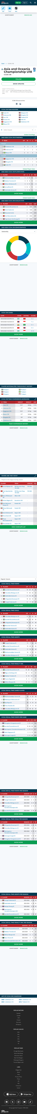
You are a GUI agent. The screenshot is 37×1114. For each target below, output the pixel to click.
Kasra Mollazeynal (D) (7, 496)
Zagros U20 (17, 513)
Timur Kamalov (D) (9, 705)
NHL (18, 1032)
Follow (18, 79)
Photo (18, 1079)
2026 (2, 999)
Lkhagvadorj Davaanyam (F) (12, 599)
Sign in (25, 2)
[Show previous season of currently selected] (1, 129)
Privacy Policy (18, 1076)
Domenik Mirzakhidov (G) (11, 207)
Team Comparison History (18, 424)
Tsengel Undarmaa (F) (10, 602)
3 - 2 (32, 318)
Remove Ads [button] (28, 15)
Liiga (18, 1041)
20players (6, 389)
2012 (20, 1002)
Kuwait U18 (7, 119)
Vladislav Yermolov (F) (10, 181)
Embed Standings (29, 134)
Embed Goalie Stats (29, 198)
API (18, 1081)
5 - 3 (32, 325)
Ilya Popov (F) (8, 702)
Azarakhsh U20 (19, 500)
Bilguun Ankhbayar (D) (11, 673)
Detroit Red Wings (18, 1053)
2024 (2, 1002)
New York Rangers (18, 1058)
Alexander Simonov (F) (11, 625)
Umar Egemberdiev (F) (8, 491)
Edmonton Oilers (18, 1055)
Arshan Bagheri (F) (7, 500)
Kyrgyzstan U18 (8, 122)
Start (2, 63)
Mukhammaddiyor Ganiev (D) (12, 178)
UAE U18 (23, 119)
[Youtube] (24, 1102)
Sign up (18, 2)
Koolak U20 (17, 503)
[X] (12, 1102)
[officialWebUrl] (16, 103)
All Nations (18, 1024)
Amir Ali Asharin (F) (8, 513)
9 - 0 (32, 328)
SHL (18, 1036)
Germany (18, 1022)
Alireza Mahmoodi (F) (7, 508)
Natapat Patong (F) (9, 906)
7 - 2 (32, 322)
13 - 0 (32, 331)
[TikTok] (30, 1102)
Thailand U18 (24, 117)
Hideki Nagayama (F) (9, 732)
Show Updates (18, 84)
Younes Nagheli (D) (10, 679)
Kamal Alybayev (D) (8, 486)
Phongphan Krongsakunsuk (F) (12, 723)
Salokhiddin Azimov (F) (10, 190)
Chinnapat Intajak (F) (9, 735)
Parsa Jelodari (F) (7, 523)
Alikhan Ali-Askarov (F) (10, 184)
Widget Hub (18, 1070)
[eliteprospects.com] (4, 2)
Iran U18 (6, 117)
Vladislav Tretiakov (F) (10, 676)
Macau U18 (6, 124)
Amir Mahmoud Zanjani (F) (7, 504)
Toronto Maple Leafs (19, 1062)
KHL (18, 1034)
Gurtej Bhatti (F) (9, 187)
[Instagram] (18, 1102)
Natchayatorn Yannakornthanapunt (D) (14, 729)
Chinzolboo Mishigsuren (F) (12, 593)
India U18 (6, 113)
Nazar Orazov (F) (8, 937)
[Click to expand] (35, 137)
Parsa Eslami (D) (7, 516)
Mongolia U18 (24, 115)
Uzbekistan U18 (25, 122)
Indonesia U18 (7, 115)
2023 (20, 999)
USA (19, 1018)
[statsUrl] (20, 103)
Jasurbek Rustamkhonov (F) (12, 590)
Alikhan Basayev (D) (10, 682)
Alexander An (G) (9, 213)
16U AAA (29, 486)
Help (18, 1074)
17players (23, 394)
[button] (18, 79)
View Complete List (19, 527)
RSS (18, 1083)
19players (23, 392)
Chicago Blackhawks (18, 1051)
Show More (18, 193)
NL (18, 1043)
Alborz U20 (17, 496)
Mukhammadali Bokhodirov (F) (12, 941)
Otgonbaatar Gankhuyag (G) (12, 219)
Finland (18, 1020)
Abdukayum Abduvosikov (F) (12, 699)
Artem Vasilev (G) (9, 210)
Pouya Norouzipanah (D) (7, 519)
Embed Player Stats (29, 169)
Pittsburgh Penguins (18, 1060)
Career (18, 1088)
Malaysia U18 (24, 113)
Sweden (18, 1013)
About (18, 1072)
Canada (18, 1015)
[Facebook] (6, 1102)
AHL (18, 1039)
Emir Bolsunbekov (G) (10, 216)
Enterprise (18, 1085)
